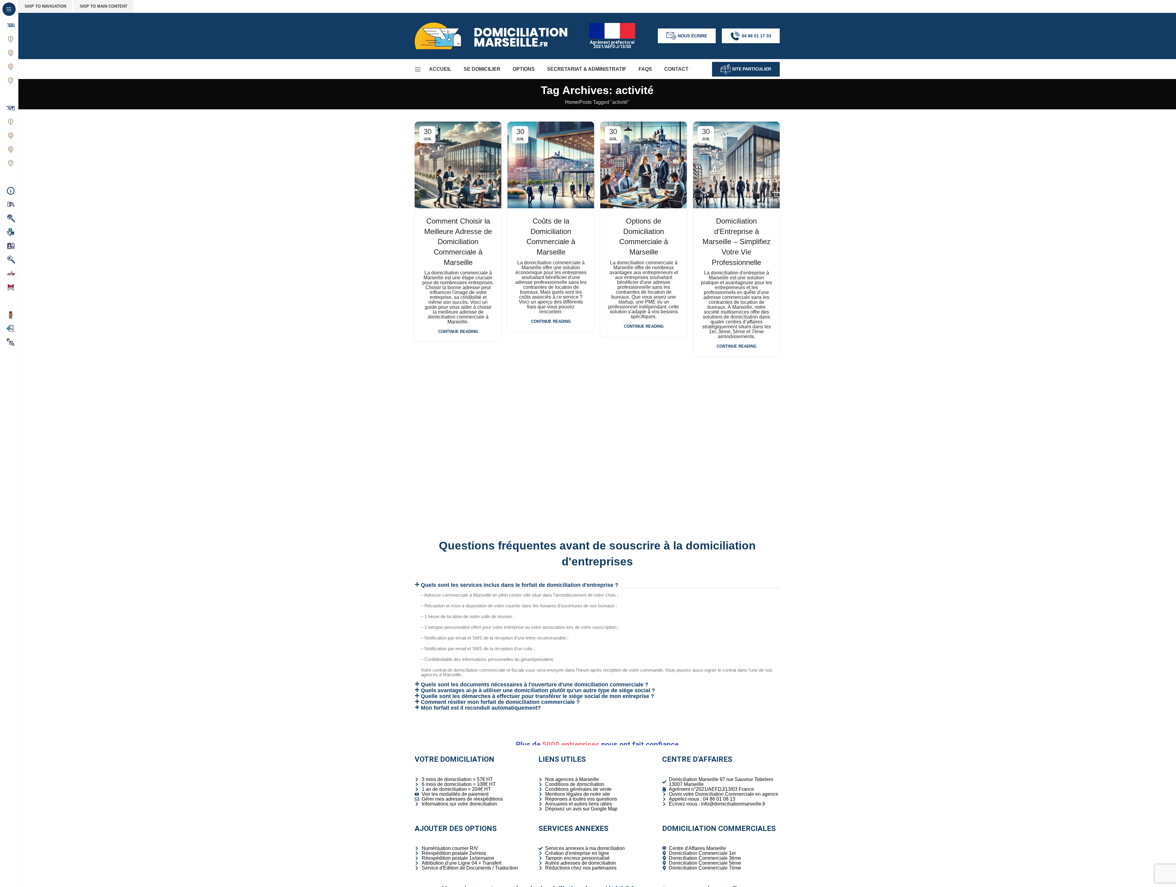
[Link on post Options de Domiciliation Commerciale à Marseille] (643, 165)
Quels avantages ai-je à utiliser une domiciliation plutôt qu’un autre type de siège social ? (538, 690)
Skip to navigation (45, 6)
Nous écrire (692, 35)
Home (571, 102)
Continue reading (458, 332)
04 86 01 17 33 (756, 35)
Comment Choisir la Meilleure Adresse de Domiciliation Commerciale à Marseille (458, 241)
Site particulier (751, 68)
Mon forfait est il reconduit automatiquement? (481, 708)
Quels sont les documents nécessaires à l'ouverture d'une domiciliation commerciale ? (534, 684)
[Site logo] (491, 35)
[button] (597, 585)
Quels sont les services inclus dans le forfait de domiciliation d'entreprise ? (519, 585)
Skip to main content (103, 6)
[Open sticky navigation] (418, 69)
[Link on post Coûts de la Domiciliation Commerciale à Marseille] (550, 165)
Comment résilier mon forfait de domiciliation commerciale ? (500, 702)
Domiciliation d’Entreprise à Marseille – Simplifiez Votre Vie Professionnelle (737, 241)
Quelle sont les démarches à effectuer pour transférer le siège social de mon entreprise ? (537, 696)
